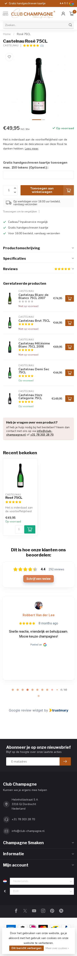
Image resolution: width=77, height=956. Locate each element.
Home (7, 34)
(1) (42, 45)
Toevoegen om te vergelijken (20, 211)
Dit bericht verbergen (26, 948)
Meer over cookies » (57, 948)
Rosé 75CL (24, 34)
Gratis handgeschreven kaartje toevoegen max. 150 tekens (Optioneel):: (35, 165)
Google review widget (26, 710)
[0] (71, 13)
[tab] (12, 689)
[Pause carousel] (39, 696)
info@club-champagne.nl (28, 831)
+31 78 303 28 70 (41, 435)
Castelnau (11, 45)
